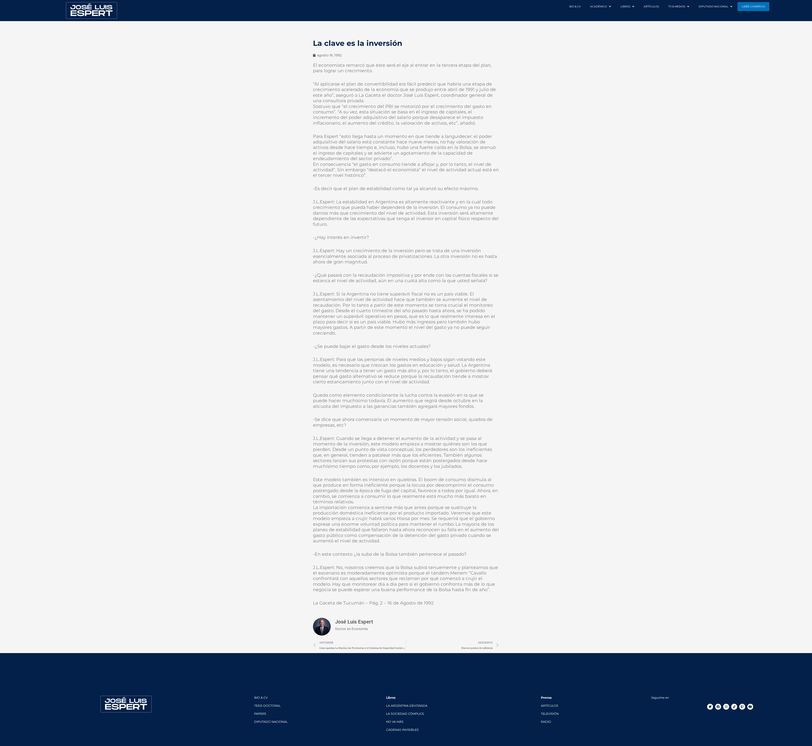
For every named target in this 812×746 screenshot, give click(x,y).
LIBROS (625, 6)
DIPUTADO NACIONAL (713, 6)
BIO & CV (575, 6)
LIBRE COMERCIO (753, 6)
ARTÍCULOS (651, 6)
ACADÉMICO (598, 6)
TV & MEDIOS (676, 6)
